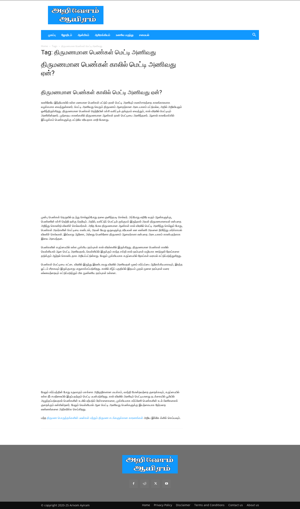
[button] (254, 35)
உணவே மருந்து (124, 35)
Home (44, 46)
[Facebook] (133, 484)
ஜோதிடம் (66, 35)
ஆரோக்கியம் (102, 35)
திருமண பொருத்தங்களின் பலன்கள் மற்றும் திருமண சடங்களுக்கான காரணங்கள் (95, 418)
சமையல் (144, 35)
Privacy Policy (163, 505)
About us (253, 505)
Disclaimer (183, 505)
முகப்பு (52, 35)
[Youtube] (166, 484)
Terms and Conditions (209, 505)
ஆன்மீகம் (83, 35)
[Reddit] (144, 484)
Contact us (235, 505)
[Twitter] (155, 484)
